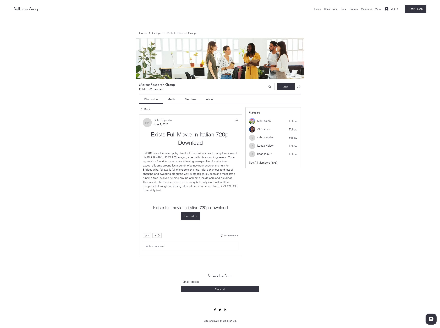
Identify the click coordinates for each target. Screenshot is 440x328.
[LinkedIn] (225, 309)
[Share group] (299, 86)
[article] (190, 185)
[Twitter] (220, 309)
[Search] (270, 86)
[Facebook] (215, 309)
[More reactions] (157, 235)
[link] (151, 99)
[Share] (236, 120)
